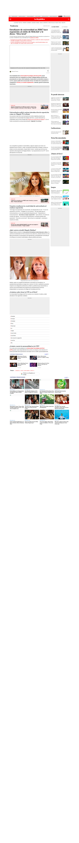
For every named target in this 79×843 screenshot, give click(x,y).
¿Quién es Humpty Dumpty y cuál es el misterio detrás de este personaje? (56, 49)
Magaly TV (32, 370)
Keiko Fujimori (37, 16)
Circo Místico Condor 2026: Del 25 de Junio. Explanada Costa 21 (56, 164)
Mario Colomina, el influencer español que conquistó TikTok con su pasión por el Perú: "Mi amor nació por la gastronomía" (56, 118)
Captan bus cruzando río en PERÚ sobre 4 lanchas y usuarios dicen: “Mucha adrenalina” (24, 201)
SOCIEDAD (33, 22)
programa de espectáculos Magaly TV (36, 119)
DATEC (60, 22)
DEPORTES (45, 22)
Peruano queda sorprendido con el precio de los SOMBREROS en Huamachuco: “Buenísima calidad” (56, 112)
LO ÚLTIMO (16, 22)
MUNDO (37, 22)
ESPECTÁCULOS (51, 22)
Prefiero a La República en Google (29, 374)
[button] (10, 19)
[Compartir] (48, 71)
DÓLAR (56, 22)
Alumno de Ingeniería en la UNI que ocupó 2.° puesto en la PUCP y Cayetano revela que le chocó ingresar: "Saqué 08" (23, 107)
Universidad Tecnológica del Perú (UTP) (30, 75)
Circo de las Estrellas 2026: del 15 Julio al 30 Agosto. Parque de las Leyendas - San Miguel (56, 158)
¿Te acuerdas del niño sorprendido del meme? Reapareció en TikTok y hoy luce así (56, 32)
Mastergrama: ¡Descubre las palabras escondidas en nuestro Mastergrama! (56, 191)
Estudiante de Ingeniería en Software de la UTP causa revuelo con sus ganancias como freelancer (56, 105)
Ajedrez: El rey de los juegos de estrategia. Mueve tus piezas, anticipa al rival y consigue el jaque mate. (56, 204)
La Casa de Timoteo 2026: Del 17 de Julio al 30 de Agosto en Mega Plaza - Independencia (56, 170)
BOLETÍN (63, 22)
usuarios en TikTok (34, 37)
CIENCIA (41, 22)
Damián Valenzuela (22, 16)
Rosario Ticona (15, 71)
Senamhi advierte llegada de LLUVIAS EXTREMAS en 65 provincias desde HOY (56, 148)
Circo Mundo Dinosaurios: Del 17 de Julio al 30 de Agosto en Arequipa (56, 182)
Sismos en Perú (14, 16)
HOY (9, 16)
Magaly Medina (26, 370)
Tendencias (14, 26)
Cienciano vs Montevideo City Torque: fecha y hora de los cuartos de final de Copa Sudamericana (56, 143)
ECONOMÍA (29, 22)
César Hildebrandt (30, 16)
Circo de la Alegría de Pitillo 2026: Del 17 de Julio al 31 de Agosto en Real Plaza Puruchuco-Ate (56, 176)
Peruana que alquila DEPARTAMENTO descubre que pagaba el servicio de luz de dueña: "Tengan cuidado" (24, 225)
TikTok (22, 370)
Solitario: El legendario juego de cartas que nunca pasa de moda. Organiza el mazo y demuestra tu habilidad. (56, 198)
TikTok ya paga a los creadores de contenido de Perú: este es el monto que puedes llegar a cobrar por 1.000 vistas (56, 124)
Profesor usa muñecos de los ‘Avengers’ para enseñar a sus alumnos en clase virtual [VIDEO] (56, 37)
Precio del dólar (45, 16)
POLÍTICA (20, 22)
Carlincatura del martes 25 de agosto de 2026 (56, 132)
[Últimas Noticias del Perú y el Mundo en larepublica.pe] (39, 19)
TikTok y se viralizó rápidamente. (25, 82)
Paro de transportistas (54, 16)
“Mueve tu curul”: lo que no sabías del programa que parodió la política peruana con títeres (56, 43)
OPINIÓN (24, 22)
